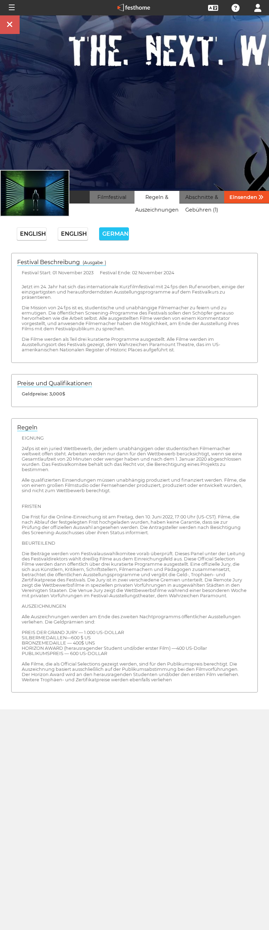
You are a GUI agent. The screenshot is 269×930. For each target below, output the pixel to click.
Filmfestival (111, 197)
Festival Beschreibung (61, 262)
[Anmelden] (257, 7)
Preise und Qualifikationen (54, 383)
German (115, 233)
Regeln (27, 427)
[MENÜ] (11, 7)
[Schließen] (10, 24)
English (33, 233)
